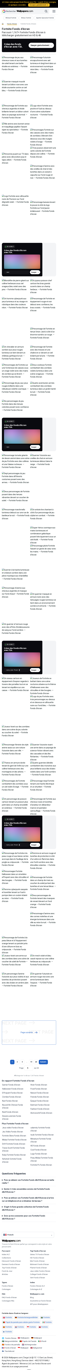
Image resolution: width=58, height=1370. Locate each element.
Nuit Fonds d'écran (10, 1101)
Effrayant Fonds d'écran (12, 1093)
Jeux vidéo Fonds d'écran (13, 1128)
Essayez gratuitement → (39, 5)
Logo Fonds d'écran (38, 1154)
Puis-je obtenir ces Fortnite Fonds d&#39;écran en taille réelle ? (28, 1181)
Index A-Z (6, 1254)
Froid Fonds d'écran (38, 1089)
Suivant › (43, 1062)
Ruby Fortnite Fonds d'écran (14, 1155)
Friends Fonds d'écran (39, 1097)
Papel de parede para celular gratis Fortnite (23, 1322)
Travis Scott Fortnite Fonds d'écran (13, 1149)
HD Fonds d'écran (37, 1146)
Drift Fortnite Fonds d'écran (13, 1144)
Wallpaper (38, 1338)
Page (21, 1068)
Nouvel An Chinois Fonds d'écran (12, 1106)
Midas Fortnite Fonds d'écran (14, 1140)
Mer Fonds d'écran (37, 1261)
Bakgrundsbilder (11, 1341)
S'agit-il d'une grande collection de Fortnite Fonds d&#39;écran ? (25, 1208)
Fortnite (9, 1317)
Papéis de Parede (29, 1341)
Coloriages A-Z (36, 1289)
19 (31, 1062)
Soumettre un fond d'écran (40, 1301)
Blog (32, 1297)
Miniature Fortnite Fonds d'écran (40, 1140)
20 (36, 1062)
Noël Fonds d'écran (10, 1112)
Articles (5, 1274)
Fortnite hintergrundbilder (28, 1317)
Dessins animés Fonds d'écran (11, 1117)
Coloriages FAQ (8, 1301)
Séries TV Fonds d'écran (39, 1254)
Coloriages (6, 1289)
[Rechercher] (46, 11)
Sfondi (43, 1341)
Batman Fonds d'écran (40, 1105)
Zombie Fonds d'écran (11, 1097)
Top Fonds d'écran (9, 1268)
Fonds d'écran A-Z (37, 1286)
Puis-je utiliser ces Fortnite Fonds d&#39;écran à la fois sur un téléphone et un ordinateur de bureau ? (28, 1199)
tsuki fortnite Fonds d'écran (42, 1135)
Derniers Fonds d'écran (11, 1264)
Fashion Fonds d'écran (39, 1109)
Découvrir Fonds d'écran (11, 1261)
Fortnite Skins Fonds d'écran (14, 1136)
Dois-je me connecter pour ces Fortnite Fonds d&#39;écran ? (23, 1217)
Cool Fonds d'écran (38, 1150)
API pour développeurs (39, 1304)
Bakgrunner (37, 1348)
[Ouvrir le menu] (54, 11)
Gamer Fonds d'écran (11, 1085)
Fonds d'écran (12, 24)
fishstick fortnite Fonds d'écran (12, 1160)
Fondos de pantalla (12, 1345)
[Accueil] (3, 24)
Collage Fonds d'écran (39, 1274)
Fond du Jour (7, 1271)
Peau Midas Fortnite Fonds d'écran (41, 1159)
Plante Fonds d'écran (38, 1268)
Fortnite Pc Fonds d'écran (41, 1165)
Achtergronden (30, 1345)
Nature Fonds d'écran (39, 1093)
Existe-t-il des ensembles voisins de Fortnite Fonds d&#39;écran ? (26, 1190)
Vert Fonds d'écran (37, 1278)
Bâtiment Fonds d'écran (39, 1264)
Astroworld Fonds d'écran (41, 1113)
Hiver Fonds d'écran (38, 1085)
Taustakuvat (9, 1351)
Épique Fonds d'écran (39, 1101)
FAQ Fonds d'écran (9, 1297)
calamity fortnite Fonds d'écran (40, 1129)
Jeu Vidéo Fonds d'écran (12, 1132)
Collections (6, 1258)
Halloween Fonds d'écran (12, 1089)
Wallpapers (24, 1338)
